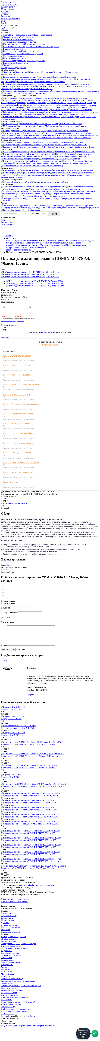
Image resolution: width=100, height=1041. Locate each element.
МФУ (63, 245)
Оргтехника (11, 238)
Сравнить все (37, 702)
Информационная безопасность (15, 1009)
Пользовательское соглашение (14, 901)
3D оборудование (9, 939)
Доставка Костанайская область (17, 424)
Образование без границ (12, 979)
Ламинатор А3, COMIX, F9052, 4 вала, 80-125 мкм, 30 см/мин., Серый (32, 868)
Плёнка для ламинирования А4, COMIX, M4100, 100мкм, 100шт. (30, 840)
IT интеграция (7, 9)
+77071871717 (7, 28)
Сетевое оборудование (11, 955)
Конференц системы (10, 953)
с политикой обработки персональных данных (36, 885)
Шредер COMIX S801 (10, 777)
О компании (6, 2)
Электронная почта (9, 612)
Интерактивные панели (11, 946)
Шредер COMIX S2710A (12, 735)
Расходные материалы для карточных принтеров (37, 243)
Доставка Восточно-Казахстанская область (22, 385)
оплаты (20, 554)
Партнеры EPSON (9, 993)
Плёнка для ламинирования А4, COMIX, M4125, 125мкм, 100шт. (30, 847)
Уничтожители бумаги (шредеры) (31, 247)
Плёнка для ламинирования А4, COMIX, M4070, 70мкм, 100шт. (29, 824)
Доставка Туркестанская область (17, 472)
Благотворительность (10, 18)
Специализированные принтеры (25, 245)
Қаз (6, 23)
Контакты (5, 16)
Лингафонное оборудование (13, 936)
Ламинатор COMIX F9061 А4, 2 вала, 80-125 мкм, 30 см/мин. (28, 744)
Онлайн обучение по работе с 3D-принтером (21, 986)
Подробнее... (32, 695)
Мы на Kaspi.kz (8, 974)
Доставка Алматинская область (17, 365)
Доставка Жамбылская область (17, 394)
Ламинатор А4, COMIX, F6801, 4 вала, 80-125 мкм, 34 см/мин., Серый (32, 786)
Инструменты (7, 965)
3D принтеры (7, 983)
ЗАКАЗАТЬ (5, 337)
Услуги (4, 967)
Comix (9, 565)
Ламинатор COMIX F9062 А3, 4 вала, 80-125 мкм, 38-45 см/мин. (29, 756)
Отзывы (4, 14)
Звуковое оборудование (11, 962)
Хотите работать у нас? (11, 927)
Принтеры (80, 240)
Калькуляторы (12, 240)
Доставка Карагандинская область (18, 414)
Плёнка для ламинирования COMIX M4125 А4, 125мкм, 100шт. (29, 817)
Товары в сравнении (45, 1026)
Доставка (5, 11)
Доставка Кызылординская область (19, 433)
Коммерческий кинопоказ (12, 990)
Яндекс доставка (10, 482)
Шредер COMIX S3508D (12, 709)
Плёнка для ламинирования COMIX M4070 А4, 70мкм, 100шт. (29, 803)
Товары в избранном (26, 1026)
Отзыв (4, 645)
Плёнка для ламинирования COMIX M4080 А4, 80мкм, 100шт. (29, 810)
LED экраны (6, 1000)
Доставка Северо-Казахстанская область (21, 462)
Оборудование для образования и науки (18, 943)
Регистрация (6, 222)
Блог (3, 21)
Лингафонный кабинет (11, 1004)
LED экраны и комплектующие (15, 948)
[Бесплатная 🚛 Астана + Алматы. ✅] (94, 1033)
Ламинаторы (24, 240)
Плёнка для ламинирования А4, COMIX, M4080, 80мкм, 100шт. (29, 833)
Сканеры (63, 243)
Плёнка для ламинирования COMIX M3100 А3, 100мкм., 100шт (29, 796)
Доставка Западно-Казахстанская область (21, 404)
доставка (19, 544)
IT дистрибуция (8, 7)
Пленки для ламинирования (62, 240)
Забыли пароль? (8, 224)
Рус (2, 23)
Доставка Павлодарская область (17, 453)
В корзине (47, 332)
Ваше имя (5, 608)
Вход (3, 220)
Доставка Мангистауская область (18, 443)
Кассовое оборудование (50, 245)
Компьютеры (7, 960)
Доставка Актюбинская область (17, 355)
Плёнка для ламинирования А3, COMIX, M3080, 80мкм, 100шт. (29, 854)
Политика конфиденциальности (15, 899)
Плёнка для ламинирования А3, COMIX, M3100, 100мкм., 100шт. (30, 861)
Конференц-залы (8, 988)
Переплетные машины (40, 240)
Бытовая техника (8, 941)
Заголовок (5, 617)
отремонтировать (21, 551)
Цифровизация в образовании (14, 997)
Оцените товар (7, 622)
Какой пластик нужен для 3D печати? (18, 1002)
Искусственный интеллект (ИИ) (15, 1011)
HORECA (5, 976)
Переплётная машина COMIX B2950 (17, 728)
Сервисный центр (9, 4)
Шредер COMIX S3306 (11, 719)
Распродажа (6, 969)
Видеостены (6, 950)
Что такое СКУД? (8, 1007)
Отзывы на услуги (9, 925)
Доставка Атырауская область (16, 375)
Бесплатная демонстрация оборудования (19, 981)
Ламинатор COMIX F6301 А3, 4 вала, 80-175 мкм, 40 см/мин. (28, 768)
